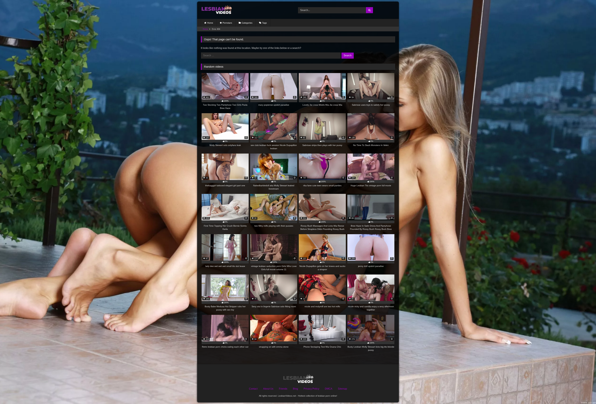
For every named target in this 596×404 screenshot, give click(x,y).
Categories (247, 23)
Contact (253, 388)
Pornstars (227, 23)
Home (210, 23)
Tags (264, 23)
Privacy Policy (311, 388)
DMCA (328, 388)
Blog (295, 388)
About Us (268, 388)
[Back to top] (586, 395)
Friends (283, 388)
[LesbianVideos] (216, 10)
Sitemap (342, 388)
